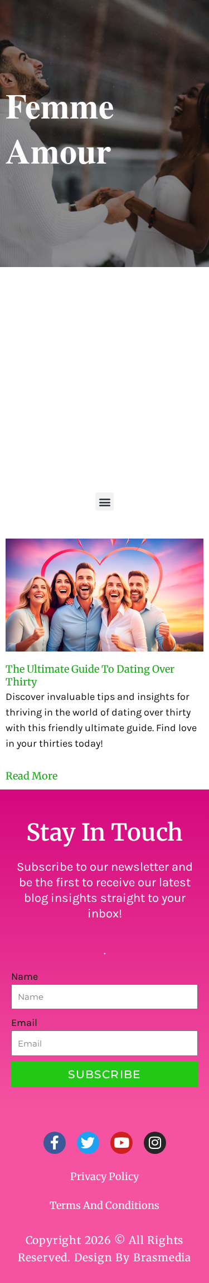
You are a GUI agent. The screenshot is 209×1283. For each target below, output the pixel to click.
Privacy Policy (104, 1176)
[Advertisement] (104, 377)
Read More (31, 775)
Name (24, 976)
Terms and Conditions (104, 1205)
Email (24, 1022)
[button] (104, 501)
